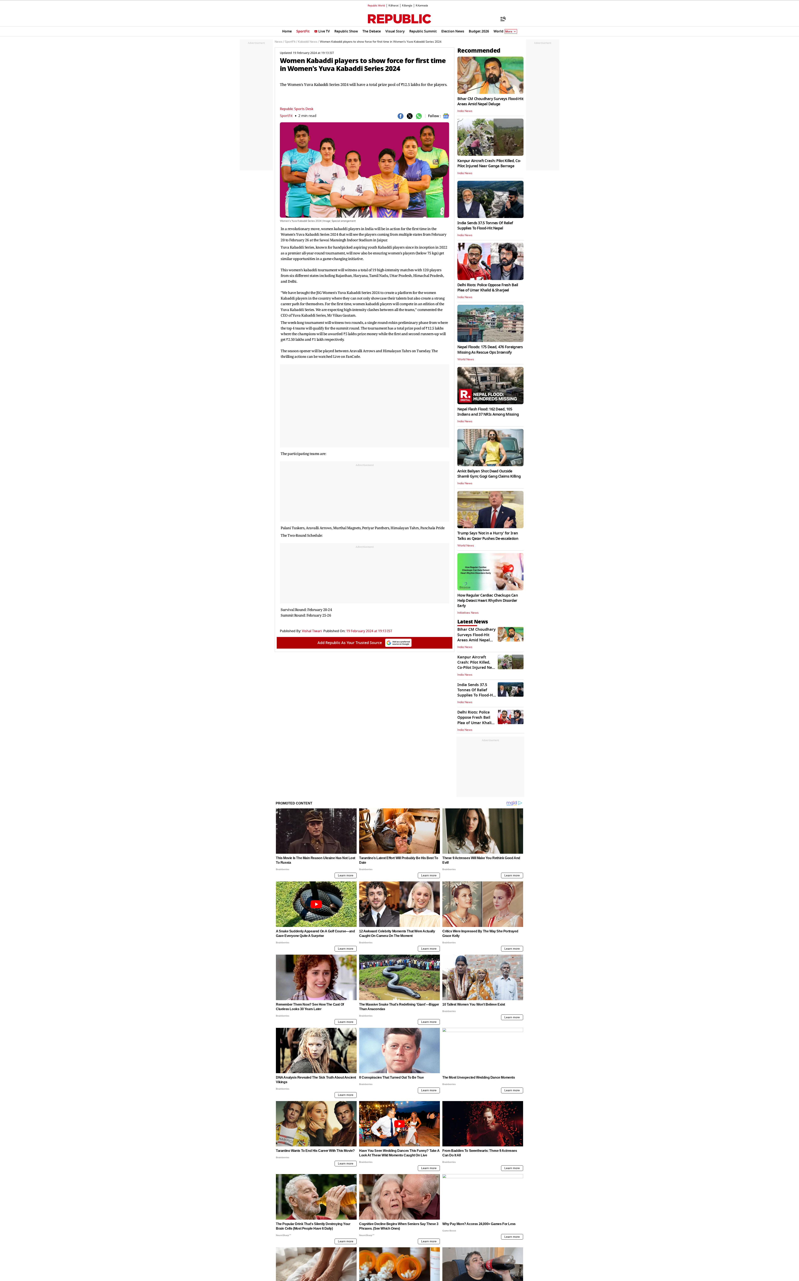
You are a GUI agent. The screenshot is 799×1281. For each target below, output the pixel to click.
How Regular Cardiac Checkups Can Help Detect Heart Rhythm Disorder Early (487, 600)
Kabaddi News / (308, 41)
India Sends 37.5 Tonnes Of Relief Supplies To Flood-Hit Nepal (485, 225)
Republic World (376, 5)
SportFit (286, 115)
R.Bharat (393, 5)
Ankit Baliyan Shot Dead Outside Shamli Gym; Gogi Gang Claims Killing (489, 473)
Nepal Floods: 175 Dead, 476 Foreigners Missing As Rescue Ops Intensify (490, 349)
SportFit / (291, 41)
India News (464, 111)
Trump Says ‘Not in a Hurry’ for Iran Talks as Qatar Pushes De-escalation (487, 535)
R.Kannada (422, 5)
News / (279, 41)
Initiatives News (468, 612)
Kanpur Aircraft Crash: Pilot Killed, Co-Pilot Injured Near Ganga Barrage (489, 163)
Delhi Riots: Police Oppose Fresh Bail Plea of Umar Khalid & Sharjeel (487, 287)
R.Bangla (407, 5)
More (508, 31)
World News (465, 359)
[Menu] (501, 18)
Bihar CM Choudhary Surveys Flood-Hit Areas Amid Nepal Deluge (490, 101)
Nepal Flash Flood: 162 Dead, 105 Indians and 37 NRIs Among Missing (488, 411)
